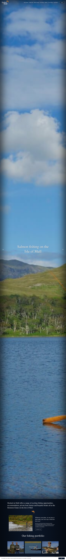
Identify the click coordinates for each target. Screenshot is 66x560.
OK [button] (61, 558)
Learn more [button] (29, 558)
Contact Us (38, 529)
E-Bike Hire (31, 2)
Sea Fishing (42, 2)
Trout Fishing (50, 2)
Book (62, 2)
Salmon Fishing (36, 2)
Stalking (46, 2)
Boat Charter (26, 2)
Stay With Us (56, 2)
